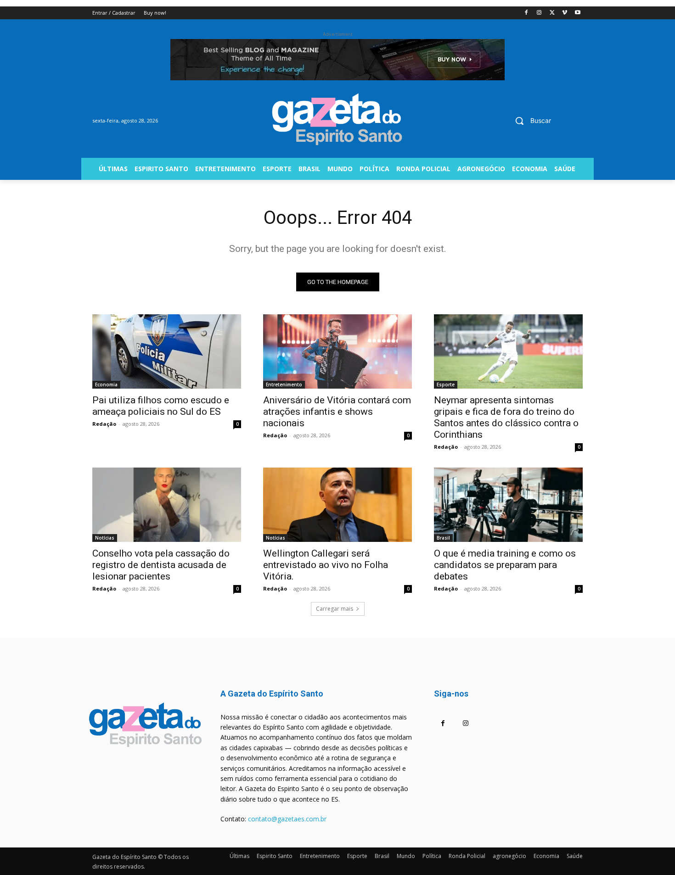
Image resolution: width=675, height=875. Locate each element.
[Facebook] (526, 13)
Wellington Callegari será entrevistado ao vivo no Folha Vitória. (325, 565)
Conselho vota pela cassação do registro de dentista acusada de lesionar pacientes (161, 565)
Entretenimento (284, 384)
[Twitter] (552, 13)
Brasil (443, 538)
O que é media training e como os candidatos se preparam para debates (505, 565)
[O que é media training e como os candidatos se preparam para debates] (508, 505)
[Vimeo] (564, 13)
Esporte (446, 384)
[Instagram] (539, 13)
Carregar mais (334, 609)
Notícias (104, 538)
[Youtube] (577, 13)
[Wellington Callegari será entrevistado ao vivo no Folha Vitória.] (337, 505)
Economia (106, 384)
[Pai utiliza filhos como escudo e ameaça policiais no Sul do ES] (166, 351)
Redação (104, 423)
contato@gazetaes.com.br (287, 818)
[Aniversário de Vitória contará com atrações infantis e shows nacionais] (337, 351)
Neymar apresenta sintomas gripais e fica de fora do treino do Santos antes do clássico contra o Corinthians (506, 417)
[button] (529, 121)
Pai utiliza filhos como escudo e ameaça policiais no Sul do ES (160, 406)
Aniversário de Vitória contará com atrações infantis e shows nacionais (337, 412)
